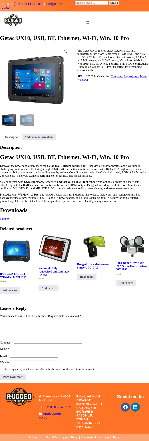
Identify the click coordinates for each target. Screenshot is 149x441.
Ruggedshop (131, 76)
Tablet (143, 76)
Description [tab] (12, 137)
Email (4, 355)
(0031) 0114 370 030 (28, 4)
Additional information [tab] (38, 137)
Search (114, 2)
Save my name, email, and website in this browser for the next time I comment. (49, 369)
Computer (116, 76)
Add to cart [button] (10, 290)
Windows (82, 79)
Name (4, 348)
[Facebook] (125, 407)
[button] (88, 22)
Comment (6, 342)
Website (4, 362)
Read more (87, 276)
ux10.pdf (5, 218)
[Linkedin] (135, 407)
